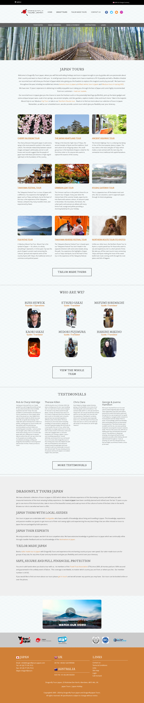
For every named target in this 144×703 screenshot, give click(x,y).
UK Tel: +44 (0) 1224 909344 (64, 663)
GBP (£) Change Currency (122, 2)
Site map (96, 670)
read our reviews (80, 91)
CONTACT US (96, 12)
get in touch (62, 576)
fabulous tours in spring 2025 (113, 84)
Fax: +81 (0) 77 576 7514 (24, 668)
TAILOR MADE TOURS (79, 12)
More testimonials (72, 465)
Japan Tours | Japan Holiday (72, 686)
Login (95, 673)
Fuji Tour (45, 101)
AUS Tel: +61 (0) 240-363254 (64, 675)
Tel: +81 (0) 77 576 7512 (24, 665)
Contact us (97, 663)
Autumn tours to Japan (67, 84)
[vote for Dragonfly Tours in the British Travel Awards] (96, 640)
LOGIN (103, 25)
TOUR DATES (38, 25)
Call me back (97, 676)
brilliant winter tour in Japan (88, 84)
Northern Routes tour (67, 101)
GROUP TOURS (61, 12)
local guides (49, 518)
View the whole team (72, 372)
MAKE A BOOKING (54, 25)
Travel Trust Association (79, 567)
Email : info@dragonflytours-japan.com (30, 663)
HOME (50, 12)
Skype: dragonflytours (24, 671)
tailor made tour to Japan (31, 551)
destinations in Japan (67, 539)
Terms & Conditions (100, 665)
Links (94, 668)
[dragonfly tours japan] (32, 12)
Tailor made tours (72, 272)
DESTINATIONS (90, 25)
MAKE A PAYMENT (73, 25)
